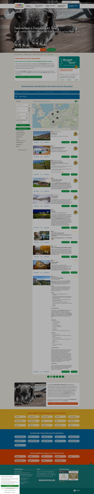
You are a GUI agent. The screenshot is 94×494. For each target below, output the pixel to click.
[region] (10, 481)
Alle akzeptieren (9, 485)
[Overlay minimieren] (18, 476)
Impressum (13, 492)
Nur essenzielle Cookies (10, 488)
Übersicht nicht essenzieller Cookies (9, 490)
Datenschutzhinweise (7, 492)
